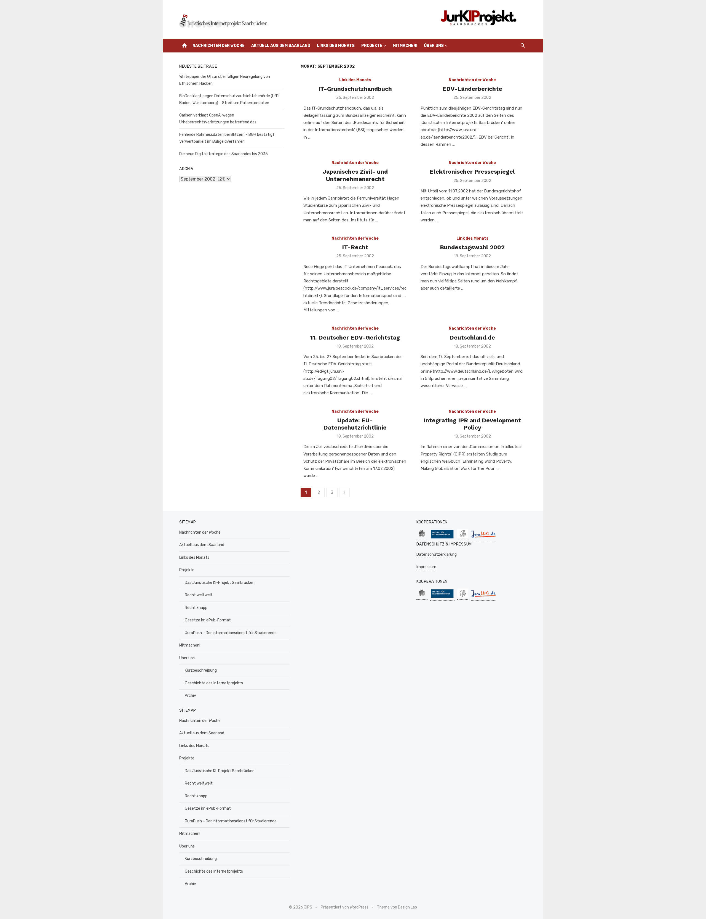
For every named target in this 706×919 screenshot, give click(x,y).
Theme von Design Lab (397, 907)
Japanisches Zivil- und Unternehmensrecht (355, 175)
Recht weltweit (199, 595)
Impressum (426, 567)
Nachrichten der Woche (218, 45)
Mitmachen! (405, 45)
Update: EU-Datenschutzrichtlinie (355, 424)
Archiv (190, 695)
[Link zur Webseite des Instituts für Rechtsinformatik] (442, 538)
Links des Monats (336, 45)
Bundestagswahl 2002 (472, 247)
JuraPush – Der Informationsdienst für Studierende (231, 633)
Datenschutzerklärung (436, 554)
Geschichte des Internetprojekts (214, 683)
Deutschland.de (472, 337)
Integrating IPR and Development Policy (472, 424)
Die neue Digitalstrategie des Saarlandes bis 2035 (223, 154)
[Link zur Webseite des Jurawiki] (483, 538)
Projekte (371, 45)
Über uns (434, 45)
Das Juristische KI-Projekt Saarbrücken (220, 582)
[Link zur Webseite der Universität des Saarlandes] (421, 537)
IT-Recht (355, 247)
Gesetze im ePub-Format (208, 620)
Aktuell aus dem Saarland (280, 45)
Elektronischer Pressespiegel (472, 171)
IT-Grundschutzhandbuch (355, 88)
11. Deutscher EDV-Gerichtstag (355, 337)
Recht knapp (196, 607)
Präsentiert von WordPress (344, 907)
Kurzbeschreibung (201, 670)
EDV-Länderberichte (472, 88)
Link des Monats (355, 80)
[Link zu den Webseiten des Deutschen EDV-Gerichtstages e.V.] (462, 537)
